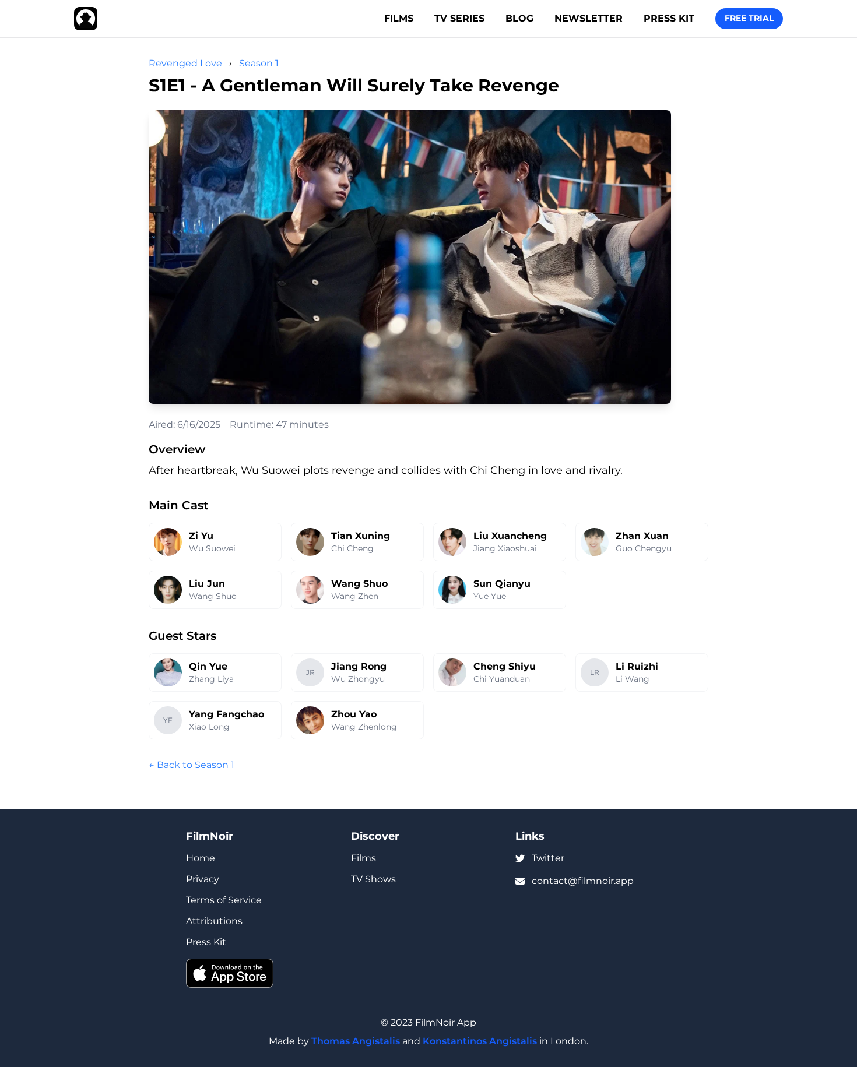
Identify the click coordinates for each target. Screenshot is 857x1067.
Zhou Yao (354, 714)
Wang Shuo (359, 583)
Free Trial (749, 18)
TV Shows (373, 879)
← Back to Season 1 (191, 764)
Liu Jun (207, 583)
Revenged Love (185, 63)
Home (200, 858)
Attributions (214, 921)
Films (398, 18)
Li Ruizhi (637, 666)
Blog (519, 18)
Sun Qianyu (502, 583)
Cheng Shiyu (504, 666)
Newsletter (588, 18)
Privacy (202, 879)
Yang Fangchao (226, 714)
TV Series (459, 18)
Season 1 (259, 63)
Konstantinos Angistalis (480, 1041)
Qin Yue (208, 666)
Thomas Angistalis (355, 1041)
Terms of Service (224, 900)
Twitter (548, 858)
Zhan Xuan (642, 535)
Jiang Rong (359, 666)
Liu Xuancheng (510, 535)
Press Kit (669, 18)
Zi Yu (201, 535)
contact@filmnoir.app (583, 880)
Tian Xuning (360, 535)
